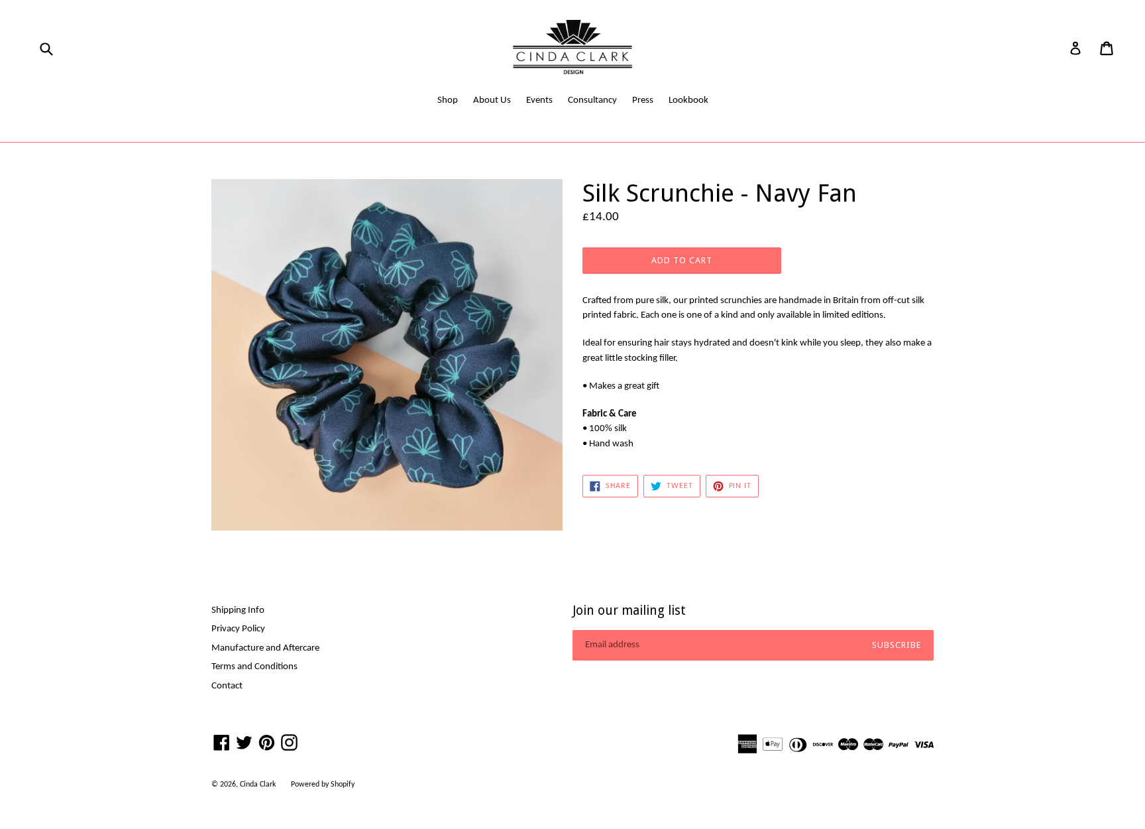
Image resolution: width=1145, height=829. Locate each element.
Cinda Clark (258, 785)
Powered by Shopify (322, 785)
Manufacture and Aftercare (265, 648)
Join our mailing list (629, 611)
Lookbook (688, 100)
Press (642, 100)
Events (539, 100)
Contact (227, 686)
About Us (492, 100)
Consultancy (592, 100)
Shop (447, 100)
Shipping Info (237, 610)
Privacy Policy (238, 629)
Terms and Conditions (254, 667)
